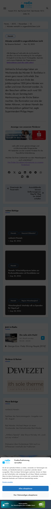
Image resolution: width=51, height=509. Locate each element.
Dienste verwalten (7, 482)
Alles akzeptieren (25, 488)
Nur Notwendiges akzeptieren (25, 495)
